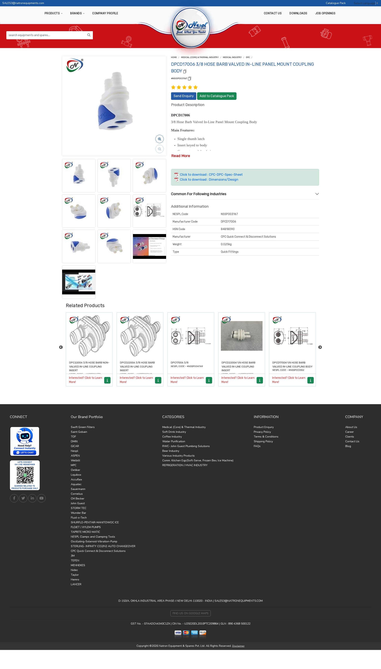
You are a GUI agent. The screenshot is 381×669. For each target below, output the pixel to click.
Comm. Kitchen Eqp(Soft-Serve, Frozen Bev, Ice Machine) (197, 460)
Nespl (74, 451)
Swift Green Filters (83, 427)
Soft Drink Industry (174, 432)
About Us (351, 427)
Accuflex (76, 479)
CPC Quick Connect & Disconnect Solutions (98, 551)
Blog (348, 446)
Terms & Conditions (266, 437)
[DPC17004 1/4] (292, 336)
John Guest (78, 503)
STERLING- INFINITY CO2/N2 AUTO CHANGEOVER (103, 546)
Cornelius (77, 494)
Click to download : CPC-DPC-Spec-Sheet (211, 174)
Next (320, 347)
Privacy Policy (262, 432)
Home (174, 57)
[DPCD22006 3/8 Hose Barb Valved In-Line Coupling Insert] (89, 336)
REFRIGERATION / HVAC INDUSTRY (185, 465)
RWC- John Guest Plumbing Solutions (186, 446)
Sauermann (78, 489)
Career (349, 432)
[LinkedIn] (32, 498)
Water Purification (173, 441)
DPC (248, 57)
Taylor (75, 575)
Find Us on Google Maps (191, 613)
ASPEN (75, 456)
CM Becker (77, 498)
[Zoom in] (159, 139)
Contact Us (352, 441)
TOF (73, 437)
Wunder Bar (78, 513)
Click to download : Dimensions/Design (208, 179)
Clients (349, 437)
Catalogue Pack (336, 3)
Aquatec (76, 484)
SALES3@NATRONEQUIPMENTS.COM (239, 601)
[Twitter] (23, 498)
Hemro (75, 579)
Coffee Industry (172, 437)
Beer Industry (170, 451)
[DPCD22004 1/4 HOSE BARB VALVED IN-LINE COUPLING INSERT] (191, 336)
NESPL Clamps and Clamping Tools (93, 537)
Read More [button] (180, 155)
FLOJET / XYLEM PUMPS (86, 527)
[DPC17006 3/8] (140, 336)
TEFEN (75, 560)
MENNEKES (78, 565)
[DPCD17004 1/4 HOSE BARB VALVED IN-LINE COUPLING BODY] (241, 336)
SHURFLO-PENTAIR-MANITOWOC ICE (95, 522)
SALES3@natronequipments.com (23, 3)
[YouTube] (41, 498)
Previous (61, 347)
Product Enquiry (264, 427)
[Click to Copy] (185, 71)
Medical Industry (232, 57)
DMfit (74, 441)
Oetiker (75, 470)
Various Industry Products (178, 456)
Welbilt (75, 460)
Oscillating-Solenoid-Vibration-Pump (94, 541)
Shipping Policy (263, 441)
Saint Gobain (79, 432)
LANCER (76, 584)
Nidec (74, 570)
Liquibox (76, 475)
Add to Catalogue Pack (217, 96)
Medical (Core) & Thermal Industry (200, 57)
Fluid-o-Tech (79, 518)
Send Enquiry (184, 96)
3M (73, 556)
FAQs (257, 446)
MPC (73, 465)
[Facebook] (14, 498)
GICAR (75, 446)
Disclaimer (238, 646)
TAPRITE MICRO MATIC (85, 532)
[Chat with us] (26, 441)
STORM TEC (78, 508)
